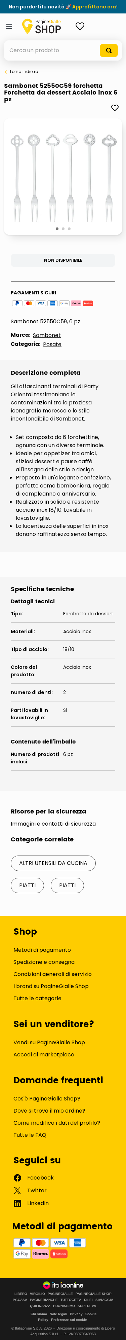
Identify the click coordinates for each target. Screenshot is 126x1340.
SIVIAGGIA (104, 1300)
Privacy (76, 1314)
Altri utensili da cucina (53, 863)
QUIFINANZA (40, 1306)
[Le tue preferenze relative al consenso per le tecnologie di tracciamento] (114, 1328)
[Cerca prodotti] (109, 50)
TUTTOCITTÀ (70, 1300)
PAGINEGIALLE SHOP (94, 1294)
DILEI (88, 1300)
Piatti (27, 885)
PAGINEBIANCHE (44, 1300)
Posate (52, 344)
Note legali (58, 1314)
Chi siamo (39, 1314)
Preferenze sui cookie (69, 1319)
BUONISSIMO (64, 1306)
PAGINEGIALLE (60, 1294)
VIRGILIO (37, 1294)
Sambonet (47, 335)
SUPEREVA (87, 1306)
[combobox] (63, 50)
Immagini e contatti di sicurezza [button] (53, 824)
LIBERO (20, 1294)
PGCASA (20, 1300)
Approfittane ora (94, 6)
